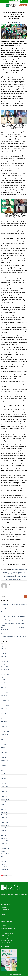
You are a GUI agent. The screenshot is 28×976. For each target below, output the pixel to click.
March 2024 (4, 721)
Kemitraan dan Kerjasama (8, 942)
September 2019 (5, 853)
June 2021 (3, 807)
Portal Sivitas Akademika (7, 933)
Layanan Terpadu (6, 938)
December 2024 (4, 697)
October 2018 (4, 869)
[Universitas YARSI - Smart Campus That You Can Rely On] (11, 5)
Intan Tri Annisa (14, 572)
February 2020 (4, 840)
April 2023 (3, 749)
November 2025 (5, 669)
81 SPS (2, 611)
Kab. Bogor (6, 573)
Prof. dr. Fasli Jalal (15, 576)
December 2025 (4, 666)
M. (19, 22)
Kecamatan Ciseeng (11, 575)
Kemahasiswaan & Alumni (8, 940)
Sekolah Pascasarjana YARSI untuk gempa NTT (12, 608)
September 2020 (5, 825)
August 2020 (4, 827)
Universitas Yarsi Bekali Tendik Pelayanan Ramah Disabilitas (12, 632)
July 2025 (3, 679)
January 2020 (4, 843)
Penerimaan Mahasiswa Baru (8, 928)
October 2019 (4, 851)
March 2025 (4, 690)
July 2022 (3, 773)
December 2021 (4, 791)
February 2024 (4, 723)
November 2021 (5, 794)
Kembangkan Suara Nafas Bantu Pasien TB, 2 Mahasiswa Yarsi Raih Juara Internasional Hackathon (13, 619)
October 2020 (4, 822)
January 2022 (4, 788)
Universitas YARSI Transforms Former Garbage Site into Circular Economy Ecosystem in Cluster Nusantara (14, 605)
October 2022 (4, 765)
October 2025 (4, 672)
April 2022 (3, 781)
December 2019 (4, 846)
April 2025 (3, 687)
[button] (2, 5)
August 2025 (4, 677)
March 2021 (4, 812)
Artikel (12, 569)
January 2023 (4, 757)
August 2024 (4, 708)
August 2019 (4, 856)
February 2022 (4, 786)
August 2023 (4, 739)
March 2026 (4, 659)
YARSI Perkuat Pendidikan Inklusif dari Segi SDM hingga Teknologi (12, 628)
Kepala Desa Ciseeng (20, 575)
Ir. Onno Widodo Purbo (21, 572)
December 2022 (4, 760)
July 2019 (3, 859)
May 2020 (3, 833)
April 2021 (3, 809)
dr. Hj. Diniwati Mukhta (6, 572)
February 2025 (4, 692)
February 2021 (4, 814)
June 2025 (3, 682)
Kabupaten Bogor (11, 573)
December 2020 (4, 817)
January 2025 (4, 695)
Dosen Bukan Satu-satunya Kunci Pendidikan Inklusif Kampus (13, 624)
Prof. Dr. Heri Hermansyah (9, 577)
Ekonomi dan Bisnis (6, 912)
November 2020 (5, 820)
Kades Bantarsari (18, 573)
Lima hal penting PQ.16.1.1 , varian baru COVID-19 (13, 616)
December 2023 (4, 729)
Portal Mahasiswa (6, 930)
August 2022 (4, 770)
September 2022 (5, 768)
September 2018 (5, 872)
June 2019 (3, 861)
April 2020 (3, 835)
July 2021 (3, 804)
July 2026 (3, 648)
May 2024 (3, 716)
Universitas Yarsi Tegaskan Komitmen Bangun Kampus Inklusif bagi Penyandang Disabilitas (13, 637)
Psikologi (4, 919)
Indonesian (12, 2)
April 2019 (3, 864)
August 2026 (4, 646)
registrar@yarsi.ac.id (7, 900)
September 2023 (5, 736)
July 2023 (3, 742)
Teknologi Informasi (6, 916)
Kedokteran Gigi (6, 909)
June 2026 (3, 651)
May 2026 (3, 653)
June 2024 (3, 713)
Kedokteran (4, 907)
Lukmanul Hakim (8, 576)
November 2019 (5, 848)
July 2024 (3, 710)
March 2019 (4, 866)
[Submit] (25, 596)
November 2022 (5, 762)
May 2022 (3, 778)
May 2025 (3, 684)
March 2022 (4, 783)
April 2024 (3, 718)
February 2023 (4, 755)
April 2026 (3, 656)
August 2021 (4, 801)
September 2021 (5, 799)
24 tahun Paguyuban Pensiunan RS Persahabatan (12, 613)
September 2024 (5, 705)
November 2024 (5, 700)
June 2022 (3, 775)
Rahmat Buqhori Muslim (19, 577)
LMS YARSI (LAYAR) (6, 935)
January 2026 (4, 664)
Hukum (3, 914)
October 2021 (4, 796)
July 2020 (3, 830)
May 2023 (3, 747)
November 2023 (5, 731)
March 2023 (4, 752)
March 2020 (4, 838)
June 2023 (3, 744)
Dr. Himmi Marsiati (22, 571)
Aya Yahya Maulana (14, 571)
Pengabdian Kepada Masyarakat (20, 569)
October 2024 (4, 703)
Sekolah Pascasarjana (7, 921)
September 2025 (5, 674)
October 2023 (4, 734)
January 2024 (4, 726)
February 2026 (4, 661)
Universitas (14, 10)
